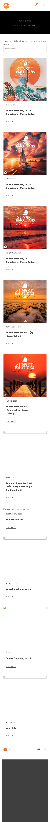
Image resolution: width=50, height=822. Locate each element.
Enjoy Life (11, 728)
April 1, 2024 (11, 477)
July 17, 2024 (11, 105)
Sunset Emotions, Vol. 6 (18, 589)
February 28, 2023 (13, 253)
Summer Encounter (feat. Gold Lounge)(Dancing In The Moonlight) (19, 486)
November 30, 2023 (14, 179)
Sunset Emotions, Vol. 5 (18, 658)
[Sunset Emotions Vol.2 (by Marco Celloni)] (25, 322)
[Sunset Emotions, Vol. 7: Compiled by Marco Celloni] (25, 248)
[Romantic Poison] (17, 509)
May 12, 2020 (11, 401)
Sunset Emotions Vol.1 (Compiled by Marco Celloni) (17, 410)
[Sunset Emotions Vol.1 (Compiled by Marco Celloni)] (25, 396)
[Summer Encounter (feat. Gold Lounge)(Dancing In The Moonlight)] (25, 433)
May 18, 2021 (11, 722)
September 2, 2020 (14, 327)
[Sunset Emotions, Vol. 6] (25, 539)
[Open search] (44, 4)
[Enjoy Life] (25, 678)
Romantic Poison (14, 519)
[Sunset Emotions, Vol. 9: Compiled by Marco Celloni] (25, 100)
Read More (11, 121)
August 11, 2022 (13, 583)
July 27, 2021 (11, 653)
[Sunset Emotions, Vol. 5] (25, 608)
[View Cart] (36, 5)
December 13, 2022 (14, 514)
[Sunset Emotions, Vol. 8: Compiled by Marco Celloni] (25, 174)
